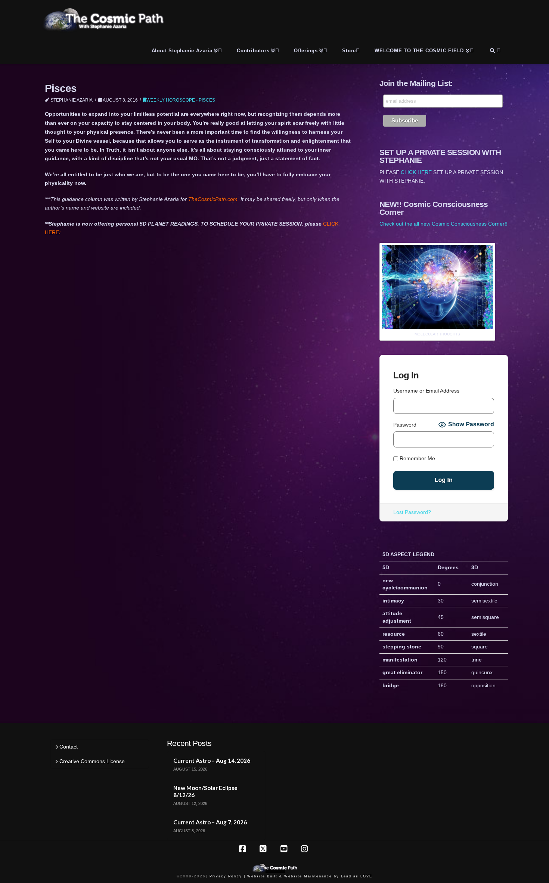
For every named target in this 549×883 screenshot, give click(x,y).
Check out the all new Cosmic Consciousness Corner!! (443, 224)
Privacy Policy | (227, 876)
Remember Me (416, 458)
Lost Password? (412, 512)
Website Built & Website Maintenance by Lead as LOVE (309, 876)
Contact (68, 747)
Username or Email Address (426, 391)
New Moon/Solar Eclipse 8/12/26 (205, 791)
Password (404, 425)
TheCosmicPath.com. (214, 199)
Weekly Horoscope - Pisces (180, 100)
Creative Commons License (92, 761)
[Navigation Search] (494, 49)
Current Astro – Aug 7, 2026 (210, 822)
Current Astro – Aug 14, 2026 (211, 760)
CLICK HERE (416, 172)
